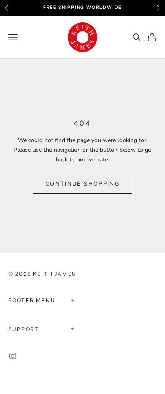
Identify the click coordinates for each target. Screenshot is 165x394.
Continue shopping (82, 184)
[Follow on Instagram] (12, 356)
